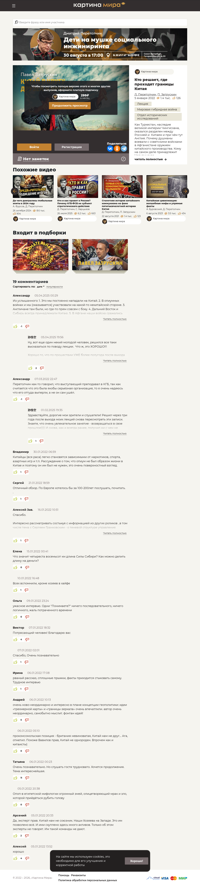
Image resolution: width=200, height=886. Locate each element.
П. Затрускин (167, 94)
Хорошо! (136, 861)
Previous (14, 191)
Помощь (63, 875)
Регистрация (72, 147)
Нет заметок (36, 159)
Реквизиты (78, 875)
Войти (34, 147)
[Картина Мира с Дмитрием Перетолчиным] (99, 5)
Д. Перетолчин (145, 94)
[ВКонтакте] (110, 148)
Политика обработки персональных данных (87, 880)
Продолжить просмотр (70, 105)
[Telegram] (124, 148)
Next (185, 191)
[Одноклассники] (117, 148)
